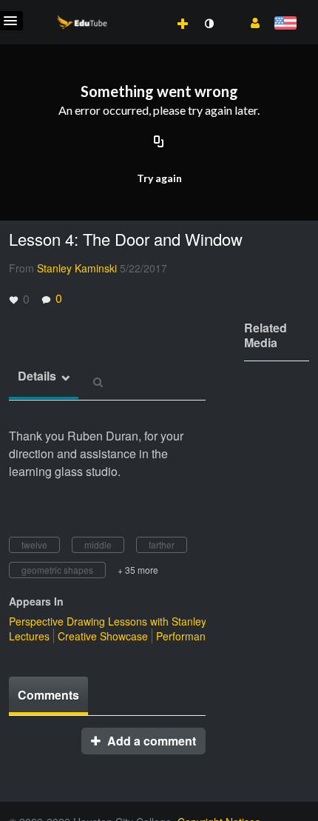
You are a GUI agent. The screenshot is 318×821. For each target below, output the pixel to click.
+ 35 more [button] (138, 569)
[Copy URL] (159, 142)
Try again (159, 178)
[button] (249, 21)
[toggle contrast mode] (208, 23)
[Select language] (285, 24)
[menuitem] (150, 8)
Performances (189, 636)
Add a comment (150, 740)
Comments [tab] (48, 694)
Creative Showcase (103, 636)
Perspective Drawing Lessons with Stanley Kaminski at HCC (148, 621)
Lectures (29, 636)
